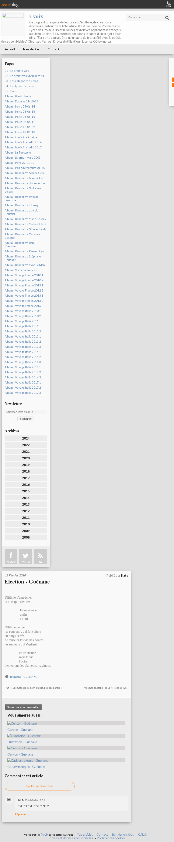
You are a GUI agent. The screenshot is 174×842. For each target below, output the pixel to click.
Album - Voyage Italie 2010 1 (23, 311)
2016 (26, 484)
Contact (53, 49)
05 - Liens (11, 91)
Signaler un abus (123, 834)
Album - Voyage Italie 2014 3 (23, 362)
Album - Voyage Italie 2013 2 (23, 341)
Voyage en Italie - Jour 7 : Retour (103, 687)
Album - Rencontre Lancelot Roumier (22, 212)
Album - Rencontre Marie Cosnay (25, 219)
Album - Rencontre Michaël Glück (25, 224)
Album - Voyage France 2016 (23, 305)
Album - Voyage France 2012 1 (24, 285)
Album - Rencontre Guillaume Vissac (23, 190)
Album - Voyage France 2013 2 (24, 300)
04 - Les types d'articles (19, 86)
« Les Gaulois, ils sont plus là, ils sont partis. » (36, 687)
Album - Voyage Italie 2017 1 (23, 382)
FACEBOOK (11, 562)
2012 (26, 511)
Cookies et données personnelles (70, 838)
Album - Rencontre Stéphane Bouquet (23, 258)
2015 (26, 491)
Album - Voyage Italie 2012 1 (23, 326)
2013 (26, 504)
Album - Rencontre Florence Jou (25, 183)
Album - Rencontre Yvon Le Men (25, 265)
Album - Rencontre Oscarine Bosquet (22, 236)
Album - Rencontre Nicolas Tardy (25, 229)
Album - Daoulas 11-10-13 (21, 101)
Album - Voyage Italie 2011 (22, 321)
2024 (26, 438)
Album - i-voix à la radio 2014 (23, 142)
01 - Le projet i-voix (17, 70)
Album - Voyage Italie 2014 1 (23, 351)
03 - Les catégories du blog (21, 81)
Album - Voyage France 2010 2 (24, 280)
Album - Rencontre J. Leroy (21, 205)
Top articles (85, 834)
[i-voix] (13, 24)
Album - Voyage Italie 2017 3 (23, 392)
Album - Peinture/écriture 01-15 (25, 168)
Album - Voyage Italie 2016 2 (23, 372)
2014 (26, 498)
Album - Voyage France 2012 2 (24, 290)
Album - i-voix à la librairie (21, 137)
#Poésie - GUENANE (23, 676)
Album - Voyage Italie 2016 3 (23, 377)
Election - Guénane (27, 581)
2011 (26, 517)
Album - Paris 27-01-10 (19, 162)
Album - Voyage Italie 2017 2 (23, 387)
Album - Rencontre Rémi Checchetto (20, 244)
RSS (40, 562)
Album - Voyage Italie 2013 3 (23, 346)
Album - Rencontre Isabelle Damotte (21, 198)
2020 (26, 458)
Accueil (10, 49)
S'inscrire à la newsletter (23, 707)
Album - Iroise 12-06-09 (20, 127)
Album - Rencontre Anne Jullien (24, 178)
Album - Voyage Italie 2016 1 (23, 367)
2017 (26, 478)
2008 (26, 537)
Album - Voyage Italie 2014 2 (23, 357)
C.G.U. (142, 834)
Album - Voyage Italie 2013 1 (23, 336)
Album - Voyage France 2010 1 (24, 275)
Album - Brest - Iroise (18, 96)
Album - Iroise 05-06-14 (20, 106)
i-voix (36, 16)
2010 (26, 524)
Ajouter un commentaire (39, 786)
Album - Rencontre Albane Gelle (25, 173)
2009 (26, 531)
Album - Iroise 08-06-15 (20, 116)
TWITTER (25, 562)
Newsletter (31, 49)
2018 (26, 471)
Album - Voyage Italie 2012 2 (23, 331)
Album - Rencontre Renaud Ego (24, 251)
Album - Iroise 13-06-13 (20, 132)
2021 (26, 451)
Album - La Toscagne (18, 152)
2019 (26, 465)
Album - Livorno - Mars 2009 (23, 157)
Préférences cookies (111, 838)
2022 (26, 445)
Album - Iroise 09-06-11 (20, 122)
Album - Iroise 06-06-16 (20, 111)
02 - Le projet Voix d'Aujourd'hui (25, 76)
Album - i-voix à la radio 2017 (23, 147)
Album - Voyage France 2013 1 (24, 295)
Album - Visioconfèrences (20, 270)
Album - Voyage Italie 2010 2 (23, 316)
